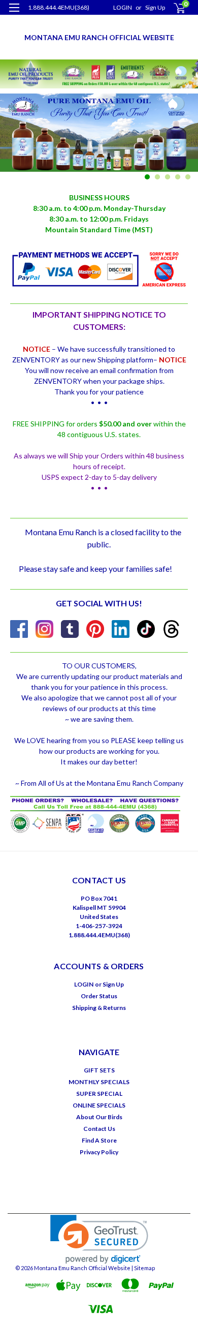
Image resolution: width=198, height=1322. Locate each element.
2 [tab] (157, 177)
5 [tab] (188, 177)
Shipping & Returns (99, 1007)
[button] (99, 1239)
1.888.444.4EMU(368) (58, 7)
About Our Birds (99, 1117)
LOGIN (122, 7)
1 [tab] (147, 177)
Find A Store (99, 1140)
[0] (173, 8)
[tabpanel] (99, 139)
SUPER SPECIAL (99, 1093)
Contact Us (99, 1128)
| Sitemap (143, 1268)
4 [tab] (178, 177)
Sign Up (155, 7)
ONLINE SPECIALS (99, 1105)
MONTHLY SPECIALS (99, 1082)
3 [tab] (168, 177)
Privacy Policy (99, 1152)
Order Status (99, 996)
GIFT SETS (99, 1070)
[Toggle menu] (14, 14)
